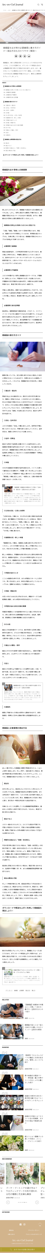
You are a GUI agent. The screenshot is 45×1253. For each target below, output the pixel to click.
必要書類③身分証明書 (11, 97)
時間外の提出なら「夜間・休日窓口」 (16, 148)
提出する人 (8, 145)
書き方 (33, 990)
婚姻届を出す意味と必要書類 (13, 86)
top (40, 1225)
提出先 (7, 143)
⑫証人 (7, 132)
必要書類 (21, 990)
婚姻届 (16, 990)
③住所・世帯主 (9, 110)
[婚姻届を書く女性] (22, 356)
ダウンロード (9, 990)
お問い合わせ (11, 1234)
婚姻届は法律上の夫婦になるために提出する (18, 90)
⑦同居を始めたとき (11, 120)
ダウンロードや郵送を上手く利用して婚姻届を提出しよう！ (22, 155)
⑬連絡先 (7, 135)
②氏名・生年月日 (10, 108)
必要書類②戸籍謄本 (11, 95)
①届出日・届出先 (10, 105)
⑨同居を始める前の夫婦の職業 (14, 125)
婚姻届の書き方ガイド (11, 101)
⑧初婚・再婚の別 (10, 122)
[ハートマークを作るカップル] (22, 749)
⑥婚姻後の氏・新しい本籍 (13, 118)
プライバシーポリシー (34, 1230)
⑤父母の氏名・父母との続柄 (13, 115)
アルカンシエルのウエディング (34, 1234)
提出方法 (28, 990)
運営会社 (11, 1230)
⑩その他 (7, 127)
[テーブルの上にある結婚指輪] (22, 932)
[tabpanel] (22, 1180)
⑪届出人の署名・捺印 (11, 130)
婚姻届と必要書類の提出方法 (13, 139)
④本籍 (7, 113)
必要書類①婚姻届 (10, 92)
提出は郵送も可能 (10, 150)
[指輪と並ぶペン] (22, 191)
